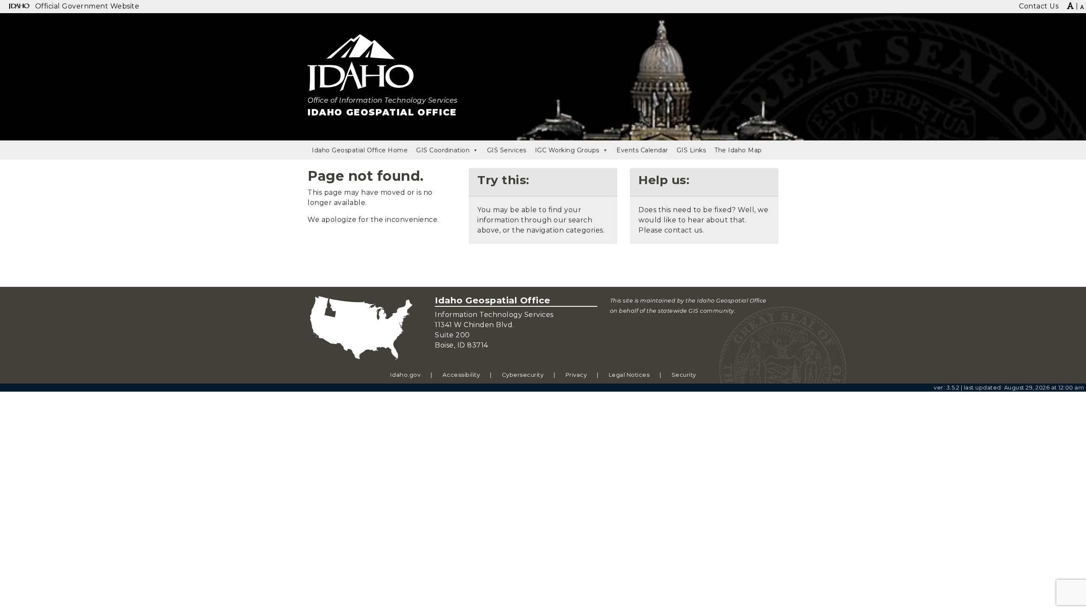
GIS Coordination (443, 150)
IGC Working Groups (567, 150)
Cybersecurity (523, 374)
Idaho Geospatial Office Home (360, 150)
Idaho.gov (405, 374)
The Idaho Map (738, 150)
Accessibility (461, 374)
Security (684, 374)
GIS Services (506, 150)
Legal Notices (629, 374)
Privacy (576, 374)
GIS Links (691, 150)
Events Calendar (642, 150)
